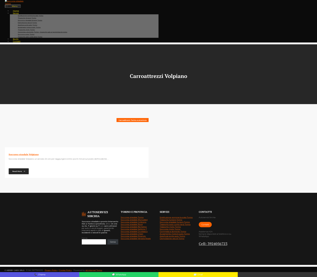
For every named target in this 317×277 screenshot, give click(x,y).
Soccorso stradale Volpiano (24, 154)
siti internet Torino (93, 270)
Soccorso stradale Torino (132, 217)
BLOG (15, 39)
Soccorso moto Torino (170, 229)
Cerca (84, 238)
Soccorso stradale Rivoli (132, 224)
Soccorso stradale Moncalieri (134, 220)
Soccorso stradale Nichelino (134, 227)
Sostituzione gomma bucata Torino (176, 217)
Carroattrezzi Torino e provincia (133, 120)
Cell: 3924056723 (213, 243)
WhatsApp (119, 274)
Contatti (16, 41)
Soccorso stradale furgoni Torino (175, 222)
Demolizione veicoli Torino (172, 238)
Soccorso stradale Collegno (133, 222)
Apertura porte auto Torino (172, 236)
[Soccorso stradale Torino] (17, 3)
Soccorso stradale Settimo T (134, 229)
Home (16, 11)
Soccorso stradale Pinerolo (133, 236)
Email (198, 274)
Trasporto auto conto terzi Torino (30, 37)
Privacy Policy (51, 270)
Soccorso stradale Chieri (132, 234)
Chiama (39, 274)
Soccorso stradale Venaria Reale (136, 238)
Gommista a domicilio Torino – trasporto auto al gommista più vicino (42, 32)
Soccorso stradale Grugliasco (134, 231)
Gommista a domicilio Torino (173, 231)
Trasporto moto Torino (170, 227)
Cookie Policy (65, 270)
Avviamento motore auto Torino (175, 234)
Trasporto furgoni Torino (171, 220)
